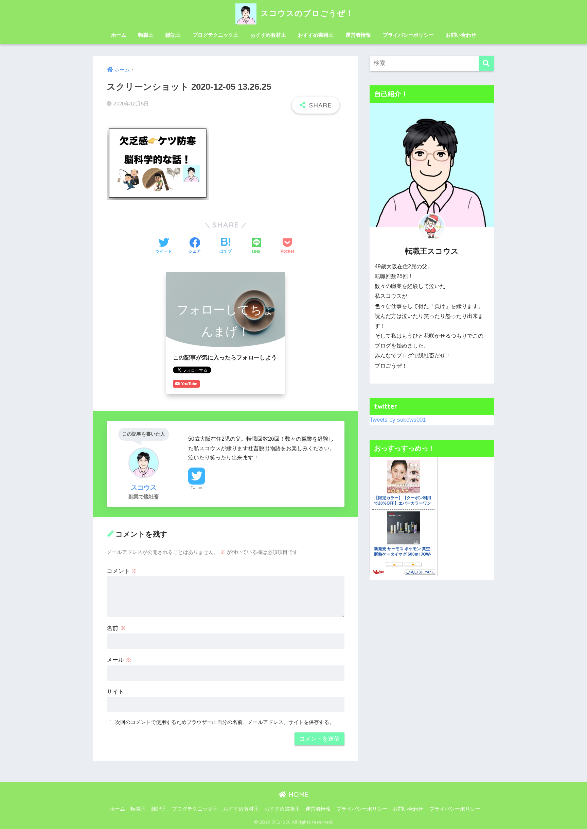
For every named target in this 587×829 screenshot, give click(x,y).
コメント (122, 571)
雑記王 (173, 35)
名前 (116, 628)
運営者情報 (358, 35)
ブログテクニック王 (215, 35)
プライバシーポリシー (408, 35)
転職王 (146, 35)
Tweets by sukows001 (398, 420)
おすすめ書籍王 (316, 35)
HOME (297, 794)
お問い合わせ (461, 35)
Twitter (197, 487)
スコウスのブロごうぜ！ (306, 13)
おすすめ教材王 (268, 35)
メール (119, 660)
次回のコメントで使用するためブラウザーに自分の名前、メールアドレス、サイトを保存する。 (224, 722)
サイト (115, 692)
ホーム (118, 35)
